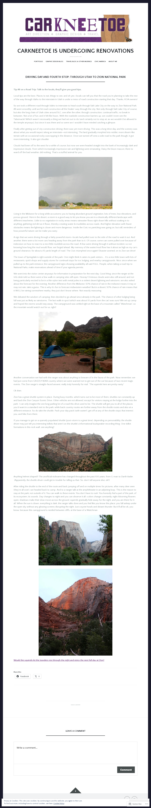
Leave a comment (75, 704)
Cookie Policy (58, 803)
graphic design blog (54, 61)
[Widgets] (75, 790)
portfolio (38, 61)
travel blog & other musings (79, 61)
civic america (100, 61)
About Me (113, 61)
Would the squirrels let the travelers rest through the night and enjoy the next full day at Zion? (59, 660)
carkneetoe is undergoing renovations (75, 51)
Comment (126, 769)
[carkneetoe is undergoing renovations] (75, 28)
